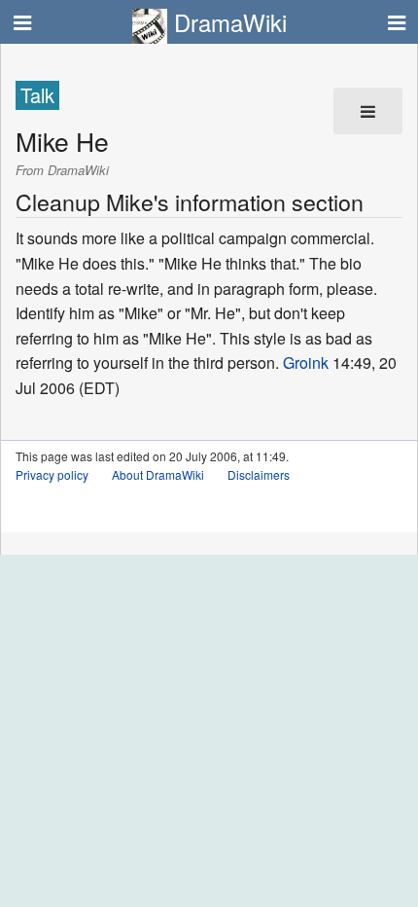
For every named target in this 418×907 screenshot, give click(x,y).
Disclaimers (258, 474)
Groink (306, 362)
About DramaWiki (158, 474)
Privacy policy (52, 474)
